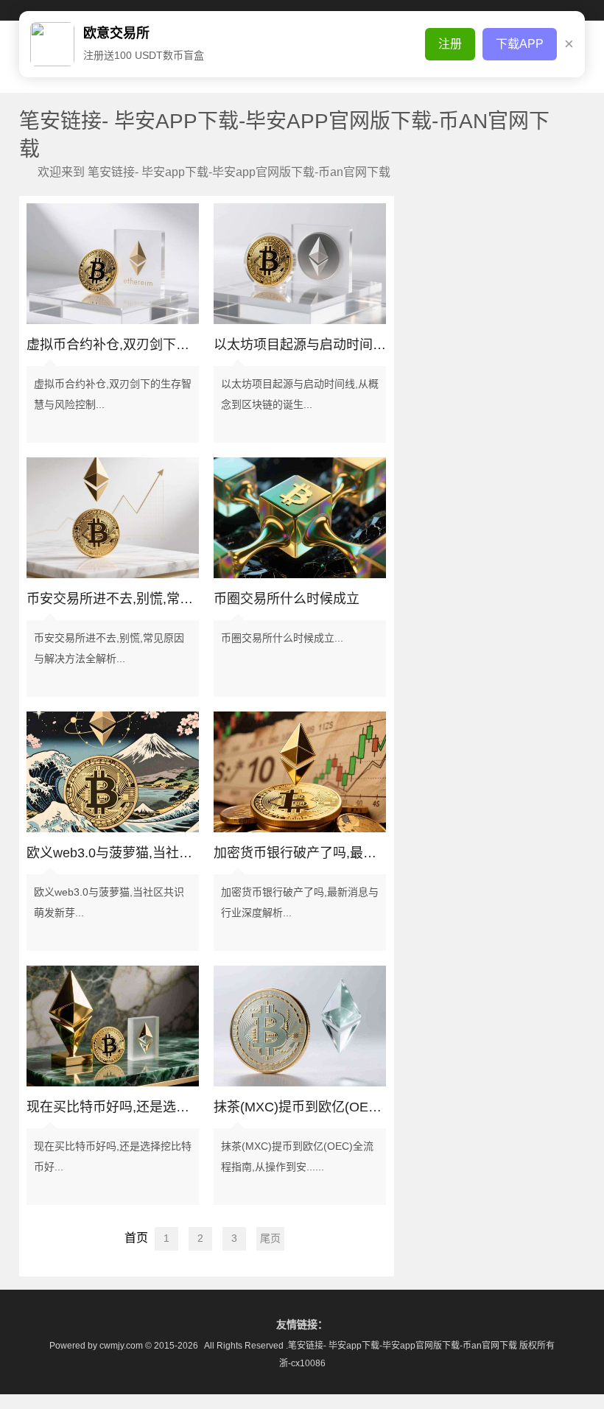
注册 (450, 44)
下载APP (520, 44)
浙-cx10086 (302, 1363)
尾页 (270, 1238)
